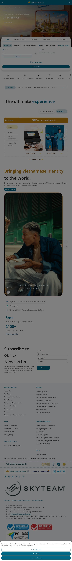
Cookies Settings (36, 550)
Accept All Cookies (36, 558)
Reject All (36, 554)
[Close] (70, 544)
